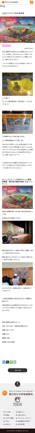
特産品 (7, 415)
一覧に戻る (17, 370)
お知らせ (8, 424)
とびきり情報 (9, 418)
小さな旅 (8, 412)
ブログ (7, 421)
